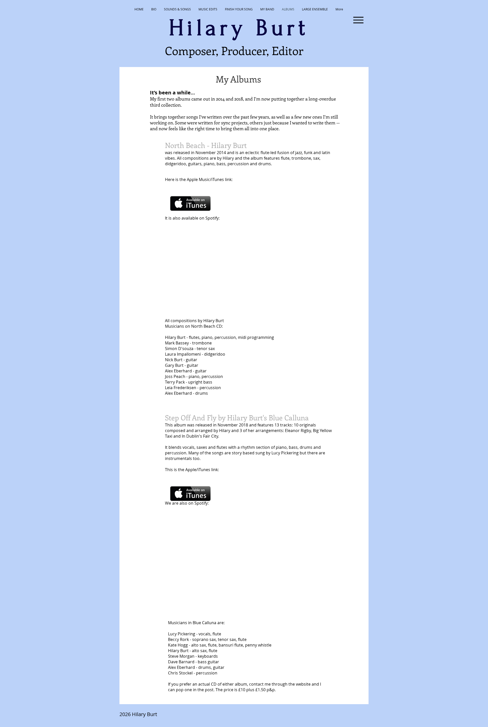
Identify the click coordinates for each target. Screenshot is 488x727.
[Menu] (358, 20)
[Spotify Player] (198, 279)
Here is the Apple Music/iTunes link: (199, 179)
